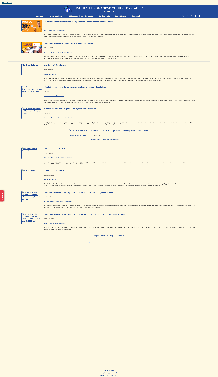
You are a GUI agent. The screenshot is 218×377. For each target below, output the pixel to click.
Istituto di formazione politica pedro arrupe (110, 8)
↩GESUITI (7, 2)
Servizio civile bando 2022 (55, 170)
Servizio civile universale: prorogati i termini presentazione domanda (120, 130)
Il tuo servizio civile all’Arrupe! (57, 148)
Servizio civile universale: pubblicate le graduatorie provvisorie (70, 108)
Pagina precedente (100, 236)
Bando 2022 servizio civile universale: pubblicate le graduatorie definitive (75, 87)
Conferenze (47, 52)
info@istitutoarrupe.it (109, 373)
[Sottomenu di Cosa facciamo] (62, 16)
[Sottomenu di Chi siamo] (44, 16)
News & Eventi (48, 30)
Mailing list (2, 196)
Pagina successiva (118, 236)
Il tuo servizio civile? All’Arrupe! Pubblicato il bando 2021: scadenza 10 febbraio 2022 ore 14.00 (85, 214)
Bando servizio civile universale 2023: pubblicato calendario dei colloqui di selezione (79, 21)
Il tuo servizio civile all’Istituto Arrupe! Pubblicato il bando (69, 43)
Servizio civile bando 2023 (55, 65)
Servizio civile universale (59, 30)
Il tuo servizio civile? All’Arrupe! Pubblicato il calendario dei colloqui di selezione (78, 192)
